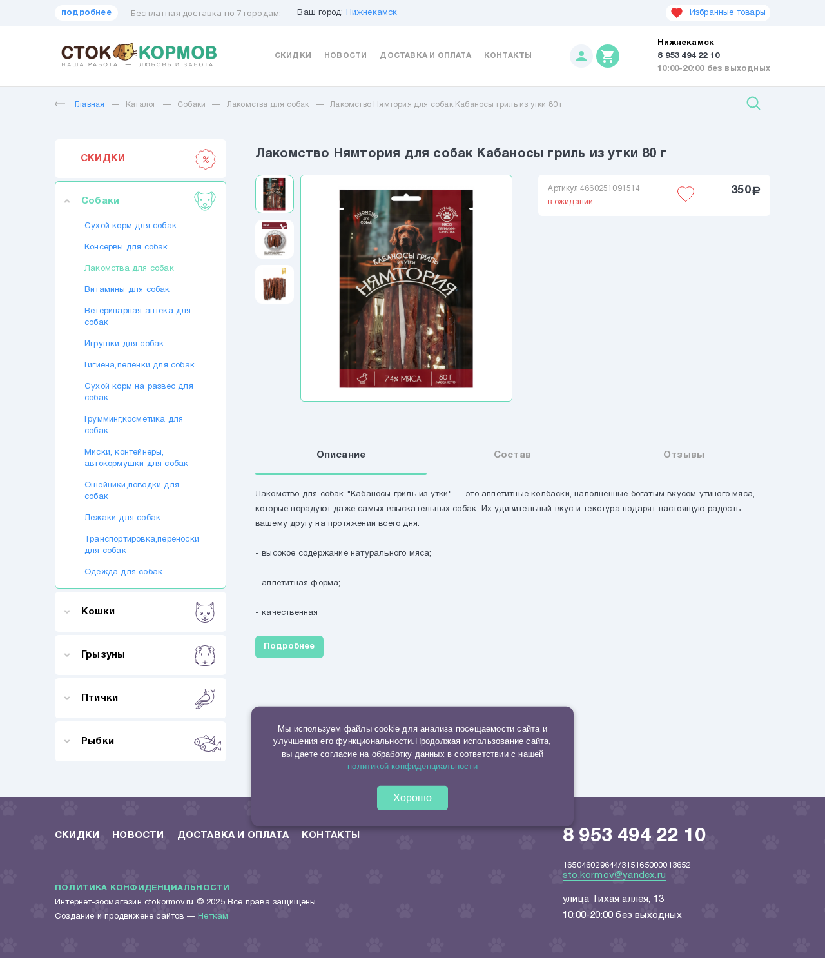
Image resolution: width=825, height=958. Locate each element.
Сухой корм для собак (130, 226)
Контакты (508, 55)
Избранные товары (728, 13)
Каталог (141, 104)
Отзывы (683, 455)
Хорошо (412, 797)
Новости (345, 55)
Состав (512, 455)
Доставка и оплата (425, 55)
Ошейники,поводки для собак (131, 491)
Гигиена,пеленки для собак (139, 365)
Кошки (98, 611)
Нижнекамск (372, 13)
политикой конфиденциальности (412, 766)
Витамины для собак (127, 290)
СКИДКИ (103, 158)
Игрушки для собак (124, 344)
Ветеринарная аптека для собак (137, 317)
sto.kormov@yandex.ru (614, 875)
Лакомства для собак (268, 104)
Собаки (191, 104)
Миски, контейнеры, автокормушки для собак (136, 458)
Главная (89, 104)
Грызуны (103, 655)
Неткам (213, 917)
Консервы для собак (126, 247)
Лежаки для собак (122, 518)
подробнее (86, 13)
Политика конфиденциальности (142, 888)
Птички (99, 698)
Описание (341, 455)
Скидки (293, 55)
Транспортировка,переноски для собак (140, 545)
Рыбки (97, 741)
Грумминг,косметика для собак (133, 425)
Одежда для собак (123, 572)
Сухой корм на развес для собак (138, 392)
